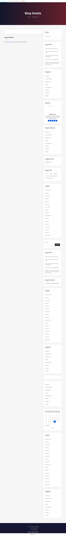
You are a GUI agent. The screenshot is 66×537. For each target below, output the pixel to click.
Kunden (46, 84)
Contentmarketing (48, 78)
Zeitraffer (46, 95)
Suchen (46, 242)
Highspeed (55, 173)
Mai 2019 (47, 314)
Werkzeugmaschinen (49, 178)
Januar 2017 (47, 226)
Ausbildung (47, 76)
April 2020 (47, 201)
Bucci (47, 173)
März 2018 (47, 212)
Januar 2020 (47, 207)
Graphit (50, 173)
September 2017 (48, 215)
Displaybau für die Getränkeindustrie (52, 59)
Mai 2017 (47, 218)
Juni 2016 (47, 229)
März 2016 (47, 232)
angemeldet (10, 41)
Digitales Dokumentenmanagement (51, 48)
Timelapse (47, 90)
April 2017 (47, 221)
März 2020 (47, 204)
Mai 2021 (47, 297)
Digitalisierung (47, 81)
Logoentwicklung (48, 87)
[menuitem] (24, 1)
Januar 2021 (47, 195)
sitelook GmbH (3, 1)
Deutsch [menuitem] (33, 534)
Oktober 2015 (47, 235)
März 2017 (47, 224)
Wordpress (47, 368)
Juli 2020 (47, 198)
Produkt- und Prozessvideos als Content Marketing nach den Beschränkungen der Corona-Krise (52, 63)
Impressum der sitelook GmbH (14, 1)
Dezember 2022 (48, 190)
